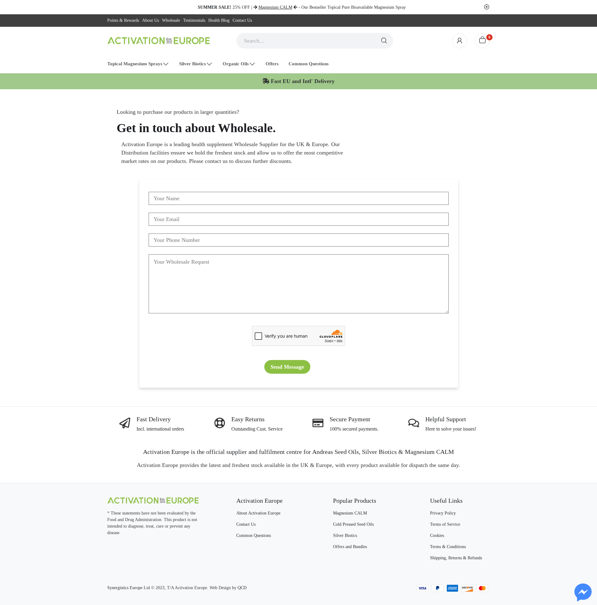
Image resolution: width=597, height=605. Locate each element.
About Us (150, 20)
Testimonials (194, 20)
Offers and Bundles (350, 546)
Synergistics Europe (124, 587)
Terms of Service (445, 524)
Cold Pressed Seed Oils (353, 524)
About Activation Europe (258, 513)
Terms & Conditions (448, 546)
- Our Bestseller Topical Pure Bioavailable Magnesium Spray (332, 7)
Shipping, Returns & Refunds (456, 558)
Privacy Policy (443, 513)
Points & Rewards (123, 20)
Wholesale (171, 20)
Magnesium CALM (350, 513)
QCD (242, 587)
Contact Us (242, 20)
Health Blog (218, 20)
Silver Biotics (345, 535)
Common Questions (253, 535)
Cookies (437, 535)
